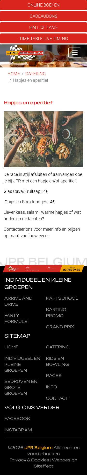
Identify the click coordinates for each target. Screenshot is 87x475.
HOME (13, 73)
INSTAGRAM (18, 429)
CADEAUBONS (44, 16)
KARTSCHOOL (62, 298)
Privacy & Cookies (29, 460)
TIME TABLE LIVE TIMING (43, 38)
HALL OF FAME (43, 27)
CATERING (35, 73)
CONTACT (57, 398)
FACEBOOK (17, 418)
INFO (51, 387)
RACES (54, 375)
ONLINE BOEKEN (44, 5)
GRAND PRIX (60, 326)
